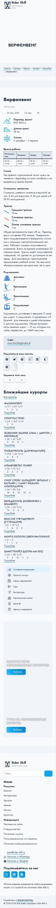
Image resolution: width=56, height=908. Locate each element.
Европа (26, 68)
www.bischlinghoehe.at (18, 343)
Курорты (17, 68)
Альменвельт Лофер (18, 465)
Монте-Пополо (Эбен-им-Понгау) (27, 536)
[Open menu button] (50, 5)
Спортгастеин (14, 418)
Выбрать (17, 672)
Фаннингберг (13, 403)
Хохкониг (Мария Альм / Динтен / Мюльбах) (28, 435)
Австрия (36, 68)
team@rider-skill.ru (16, 852)
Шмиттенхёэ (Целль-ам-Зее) (23, 551)
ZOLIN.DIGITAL (25, 900)
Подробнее (9, 412)
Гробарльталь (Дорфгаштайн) (24, 450)
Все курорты (10, 397)
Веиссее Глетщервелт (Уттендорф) (19, 521)
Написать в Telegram (17, 861)
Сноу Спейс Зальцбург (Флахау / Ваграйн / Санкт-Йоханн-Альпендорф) (27, 483)
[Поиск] (48, 774)
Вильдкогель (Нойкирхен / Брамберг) (23, 503)
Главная (7, 68)
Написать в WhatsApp (18, 856)
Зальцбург (47, 68)
